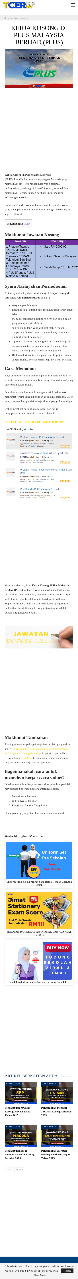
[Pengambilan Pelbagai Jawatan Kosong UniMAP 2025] (57, 1093)
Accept (67, 1270)
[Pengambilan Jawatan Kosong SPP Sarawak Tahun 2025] (21, 1093)
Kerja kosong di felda (27, 753)
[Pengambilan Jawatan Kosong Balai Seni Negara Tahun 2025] (57, 1136)
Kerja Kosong (13, 1084)
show (27, 224)
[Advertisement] (39, 132)
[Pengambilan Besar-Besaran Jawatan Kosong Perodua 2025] (21, 1136)
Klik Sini (27, 757)
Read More (40, 1275)
